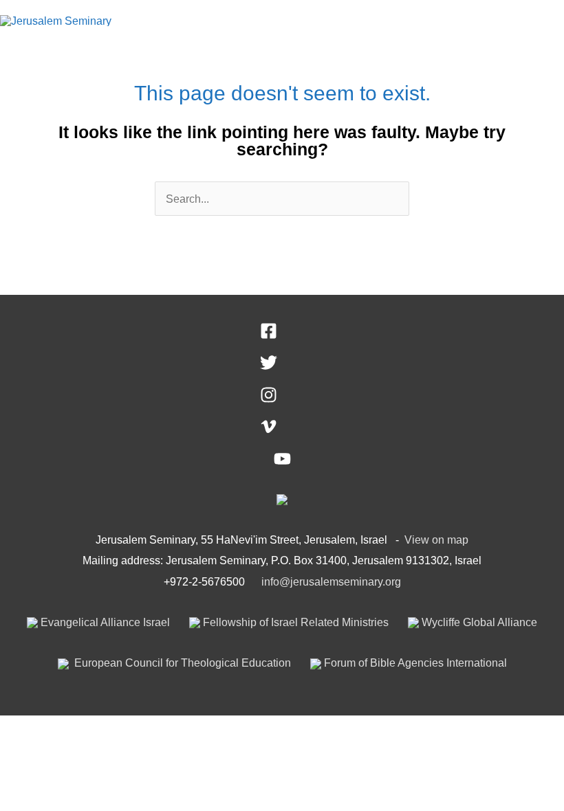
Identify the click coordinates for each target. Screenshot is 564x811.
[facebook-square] (282, 335)
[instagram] (282, 399)
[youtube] (282, 463)
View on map (436, 539)
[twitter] (282, 367)
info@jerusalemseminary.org (331, 581)
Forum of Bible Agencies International (414, 662)
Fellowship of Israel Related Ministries (294, 622)
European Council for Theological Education (181, 662)
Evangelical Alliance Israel (104, 622)
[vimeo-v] (282, 431)
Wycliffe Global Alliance (478, 622)
